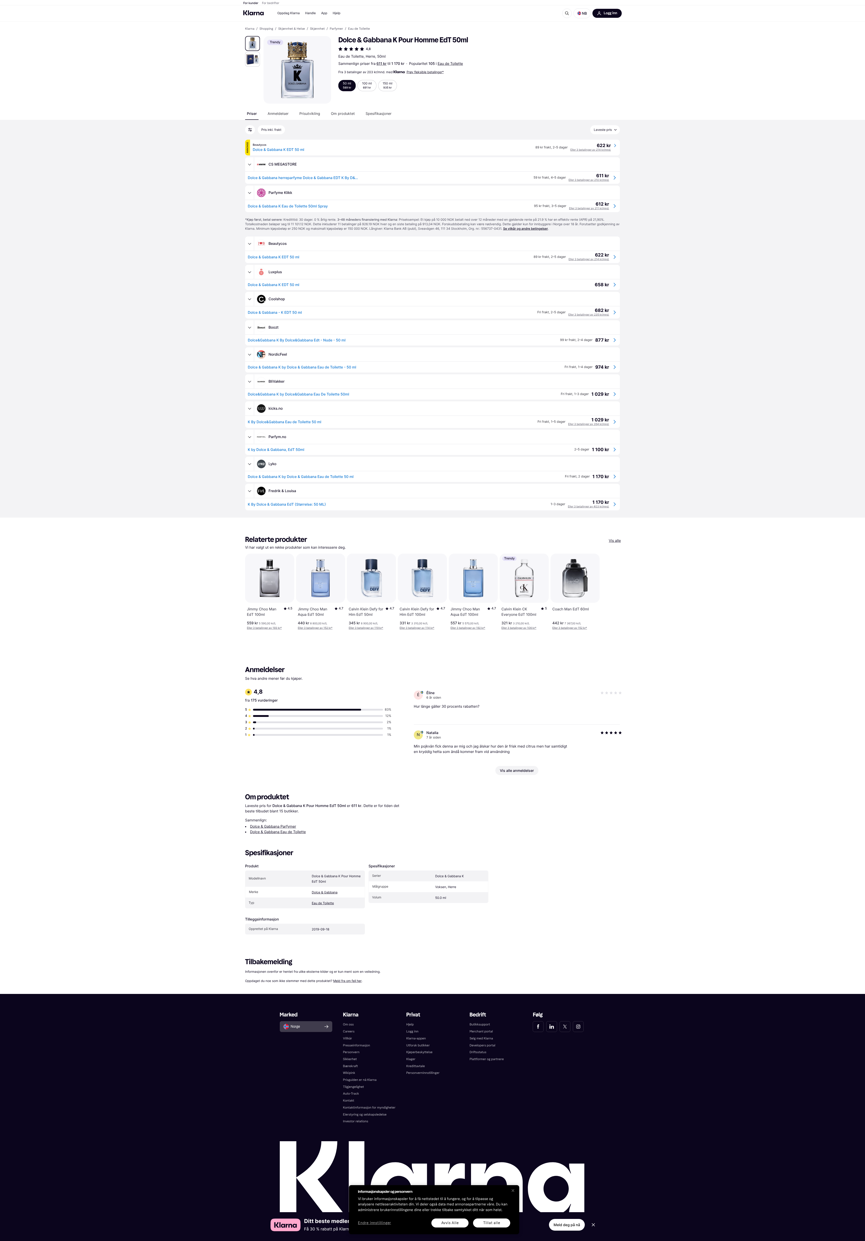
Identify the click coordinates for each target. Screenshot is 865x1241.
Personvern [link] (351, 1052)
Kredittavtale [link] (415, 1066)
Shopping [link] (266, 29)
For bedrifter (270, 3)
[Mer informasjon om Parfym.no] (249, 436)
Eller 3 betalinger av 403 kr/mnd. (588, 506)
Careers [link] (349, 1031)
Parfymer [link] (336, 29)
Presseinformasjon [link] (356, 1045)
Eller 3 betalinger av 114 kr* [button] (417, 628)
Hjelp (336, 13)
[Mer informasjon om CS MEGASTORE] (249, 164)
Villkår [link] (347, 1038)
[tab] (252, 113)
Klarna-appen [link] (416, 1038)
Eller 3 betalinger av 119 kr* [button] (366, 628)
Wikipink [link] (349, 1073)
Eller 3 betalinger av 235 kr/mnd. (588, 314)
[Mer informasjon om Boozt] (249, 327)
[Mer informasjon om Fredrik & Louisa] (249, 490)
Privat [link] (413, 1015)
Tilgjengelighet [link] (353, 1087)
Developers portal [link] (482, 1045)
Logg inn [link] (412, 1031)
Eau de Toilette (450, 63)
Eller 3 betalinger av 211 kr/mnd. (589, 208)
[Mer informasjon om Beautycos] (249, 243)
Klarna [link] (249, 29)
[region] (434, 1209)
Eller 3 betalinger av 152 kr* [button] (315, 628)
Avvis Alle (450, 1223)
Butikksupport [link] (479, 1024)
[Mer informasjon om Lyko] (249, 463)
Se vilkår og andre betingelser (525, 229)
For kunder (250, 3)
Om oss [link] (348, 1024)
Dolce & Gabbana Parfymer (273, 826)
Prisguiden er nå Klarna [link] (360, 1080)
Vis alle (615, 540)
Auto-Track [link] (351, 1094)
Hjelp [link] (410, 1024)
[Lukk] (513, 1191)
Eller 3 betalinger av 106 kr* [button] (518, 628)
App (324, 13)
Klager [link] (411, 1059)
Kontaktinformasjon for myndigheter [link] (369, 1107)
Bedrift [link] (477, 1015)
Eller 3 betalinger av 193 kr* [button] (264, 628)
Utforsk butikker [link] (418, 1045)
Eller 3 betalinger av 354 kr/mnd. (588, 424)
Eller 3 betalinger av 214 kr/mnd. (590, 149)
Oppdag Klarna (288, 13)
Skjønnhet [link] (317, 29)
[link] (538, 1026)
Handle (310, 13)
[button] (582, 13)
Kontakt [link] (348, 1100)
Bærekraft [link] (350, 1066)
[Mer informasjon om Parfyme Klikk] (249, 192)
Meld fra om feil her (347, 981)
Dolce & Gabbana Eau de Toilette (278, 832)
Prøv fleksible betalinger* (425, 72)
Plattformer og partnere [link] (486, 1059)
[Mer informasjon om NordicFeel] (249, 354)
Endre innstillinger (374, 1223)
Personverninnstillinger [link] (423, 1073)
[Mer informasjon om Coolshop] (249, 299)
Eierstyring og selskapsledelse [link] (365, 1114)
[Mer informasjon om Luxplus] (249, 272)
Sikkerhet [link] (350, 1059)
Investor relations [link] (355, 1121)
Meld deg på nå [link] (567, 1225)
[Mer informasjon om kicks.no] (249, 408)
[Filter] (250, 129)
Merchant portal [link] (481, 1031)
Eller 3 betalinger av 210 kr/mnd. (589, 180)
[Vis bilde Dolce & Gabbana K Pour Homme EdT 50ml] (252, 43)
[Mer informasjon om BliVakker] (249, 381)
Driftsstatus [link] (477, 1052)
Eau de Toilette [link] (359, 29)
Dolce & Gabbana (324, 892)
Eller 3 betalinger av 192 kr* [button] (468, 628)
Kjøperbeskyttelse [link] (419, 1052)
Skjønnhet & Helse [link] (291, 29)
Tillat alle (491, 1223)
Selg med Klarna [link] (481, 1038)
